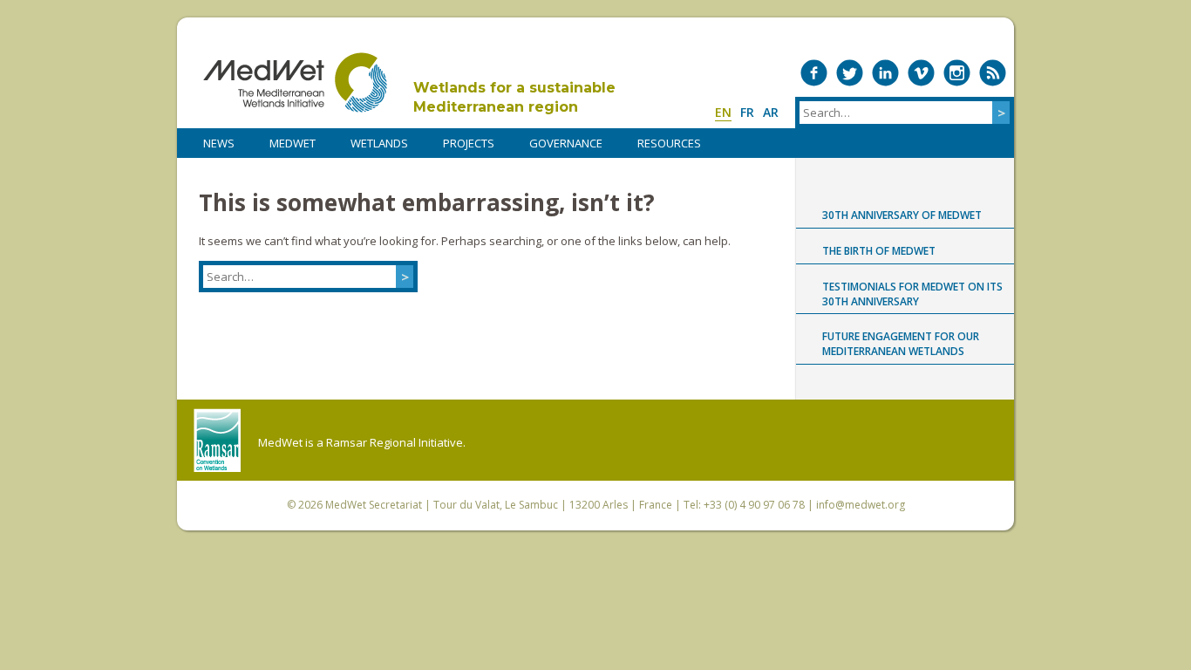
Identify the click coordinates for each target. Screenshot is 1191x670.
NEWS (219, 143)
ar (771, 112)
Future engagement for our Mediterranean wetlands (900, 344)
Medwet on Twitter (849, 72)
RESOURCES (669, 143)
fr (747, 112)
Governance (565, 143)
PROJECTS (468, 143)
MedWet (295, 82)
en (723, 112)
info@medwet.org (860, 504)
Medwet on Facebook (813, 72)
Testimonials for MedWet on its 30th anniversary (912, 294)
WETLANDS (379, 143)
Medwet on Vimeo (921, 72)
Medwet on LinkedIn (885, 72)
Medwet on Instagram (956, 72)
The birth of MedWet (879, 250)
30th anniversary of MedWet (902, 215)
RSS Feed (992, 72)
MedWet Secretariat (373, 504)
